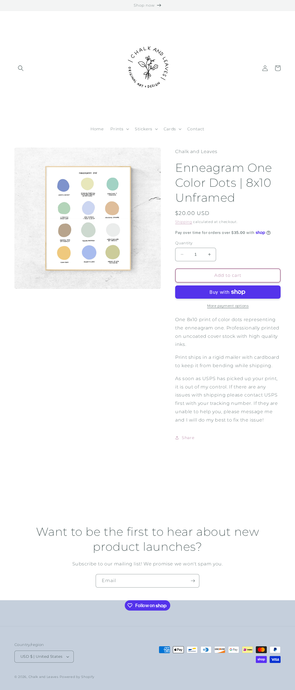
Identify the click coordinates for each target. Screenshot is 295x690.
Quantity (183, 243)
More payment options (228, 306)
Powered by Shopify (77, 677)
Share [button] (188, 437)
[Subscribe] (192, 581)
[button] (20, 68)
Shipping (183, 222)
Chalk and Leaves (43, 677)
